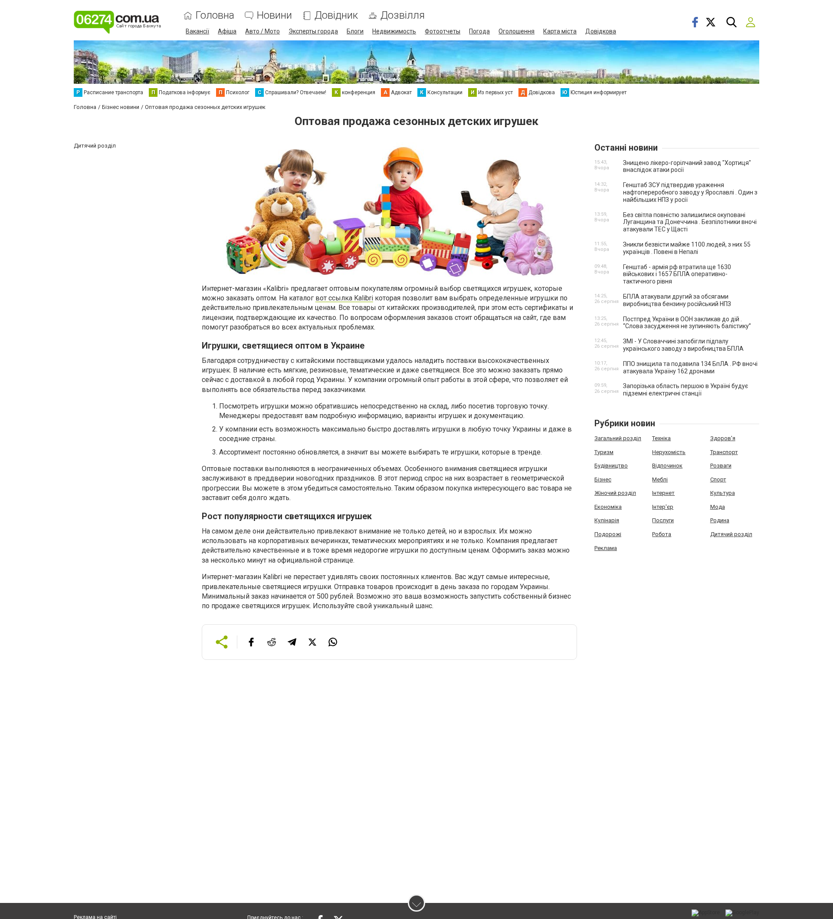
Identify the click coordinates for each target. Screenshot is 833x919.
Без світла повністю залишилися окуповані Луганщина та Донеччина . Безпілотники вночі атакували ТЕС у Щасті (690, 222)
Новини (274, 15)
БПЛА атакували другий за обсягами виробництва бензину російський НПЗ (677, 300)
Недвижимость (394, 31)
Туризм (603, 452)
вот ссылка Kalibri (344, 298)
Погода (479, 31)
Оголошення (516, 31)
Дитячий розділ (731, 534)
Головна (215, 15)
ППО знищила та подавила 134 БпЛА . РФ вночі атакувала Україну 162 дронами (690, 367)
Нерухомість (668, 452)
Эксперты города (313, 31)
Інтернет (663, 493)
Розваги (720, 465)
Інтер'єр (662, 507)
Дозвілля (402, 15)
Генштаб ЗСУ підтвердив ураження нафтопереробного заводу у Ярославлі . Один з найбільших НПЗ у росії (690, 192)
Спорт (718, 479)
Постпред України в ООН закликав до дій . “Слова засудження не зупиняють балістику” (687, 323)
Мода (717, 507)
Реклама (605, 548)
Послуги (663, 520)
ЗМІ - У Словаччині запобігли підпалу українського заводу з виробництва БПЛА (683, 345)
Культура (722, 493)
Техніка (661, 438)
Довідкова (600, 31)
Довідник (336, 15)
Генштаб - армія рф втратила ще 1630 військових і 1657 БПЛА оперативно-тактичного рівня (677, 274)
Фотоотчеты (442, 31)
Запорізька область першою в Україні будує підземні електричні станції (685, 389)
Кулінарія (606, 520)
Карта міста (560, 31)
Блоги (355, 31)
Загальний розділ (617, 438)
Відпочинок (667, 465)
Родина (719, 520)
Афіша (227, 31)
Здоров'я (722, 438)
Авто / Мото (262, 31)
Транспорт (724, 452)
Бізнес (602, 479)
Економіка (608, 507)
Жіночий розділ (615, 493)
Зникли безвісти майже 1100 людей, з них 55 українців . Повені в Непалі (687, 248)
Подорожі (607, 534)
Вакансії (197, 31)
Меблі (660, 479)
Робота (661, 534)
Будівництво (611, 465)
